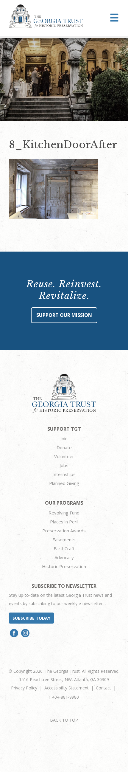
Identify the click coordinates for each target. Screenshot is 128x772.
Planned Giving (64, 483)
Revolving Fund (64, 513)
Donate (64, 447)
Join (64, 438)
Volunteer (64, 456)
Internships (64, 474)
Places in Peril (64, 522)
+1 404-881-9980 (62, 697)
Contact (103, 688)
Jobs (64, 465)
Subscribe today (31, 618)
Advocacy (64, 557)
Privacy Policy (24, 688)
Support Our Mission (64, 315)
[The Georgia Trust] (46, 16)
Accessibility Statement (66, 688)
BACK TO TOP (64, 720)
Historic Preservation (64, 566)
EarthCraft (64, 548)
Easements (64, 539)
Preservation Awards (64, 531)
